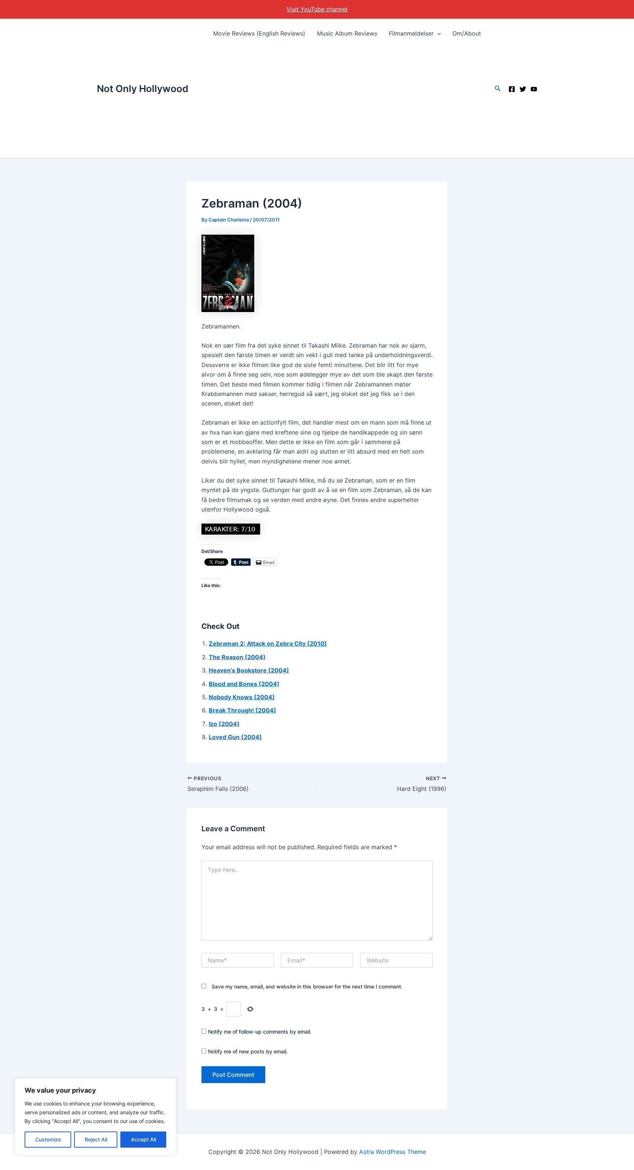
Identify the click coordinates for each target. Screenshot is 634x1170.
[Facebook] (512, 89)
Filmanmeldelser (411, 33)
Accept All (143, 1139)
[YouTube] (534, 89)
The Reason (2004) (237, 657)
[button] (437, 33)
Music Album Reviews (347, 33)
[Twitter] (523, 89)
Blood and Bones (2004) (244, 683)
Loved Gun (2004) (235, 737)
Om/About (466, 33)
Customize (48, 1139)
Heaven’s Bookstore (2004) (249, 670)
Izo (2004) (224, 723)
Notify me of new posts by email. (248, 1051)
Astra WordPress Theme (392, 1151)
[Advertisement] (347, 103)
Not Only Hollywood (142, 88)
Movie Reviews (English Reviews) (259, 33)
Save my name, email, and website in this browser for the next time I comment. (307, 986)
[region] (95, 1116)
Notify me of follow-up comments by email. (259, 1031)
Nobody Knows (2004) (242, 697)
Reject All (96, 1139)
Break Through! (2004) (242, 710)
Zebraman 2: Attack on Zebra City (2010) (268, 643)
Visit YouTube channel (317, 9)
